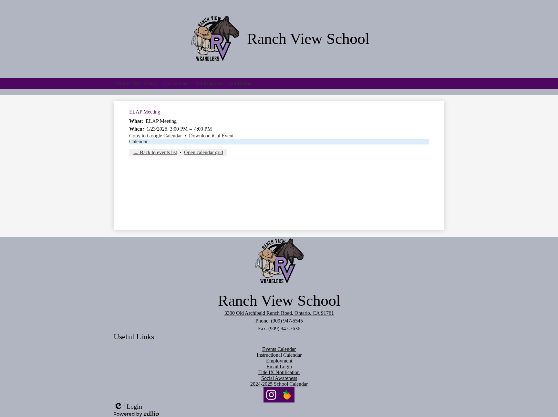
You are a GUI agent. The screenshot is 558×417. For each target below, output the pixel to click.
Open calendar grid (203, 152)
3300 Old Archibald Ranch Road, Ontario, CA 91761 (279, 313)
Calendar (138, 141)
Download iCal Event (211, 135)
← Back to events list (155, 152)
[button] (145, 83)
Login (128, 407)
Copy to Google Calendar (155, 135)
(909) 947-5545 (287, 320)
